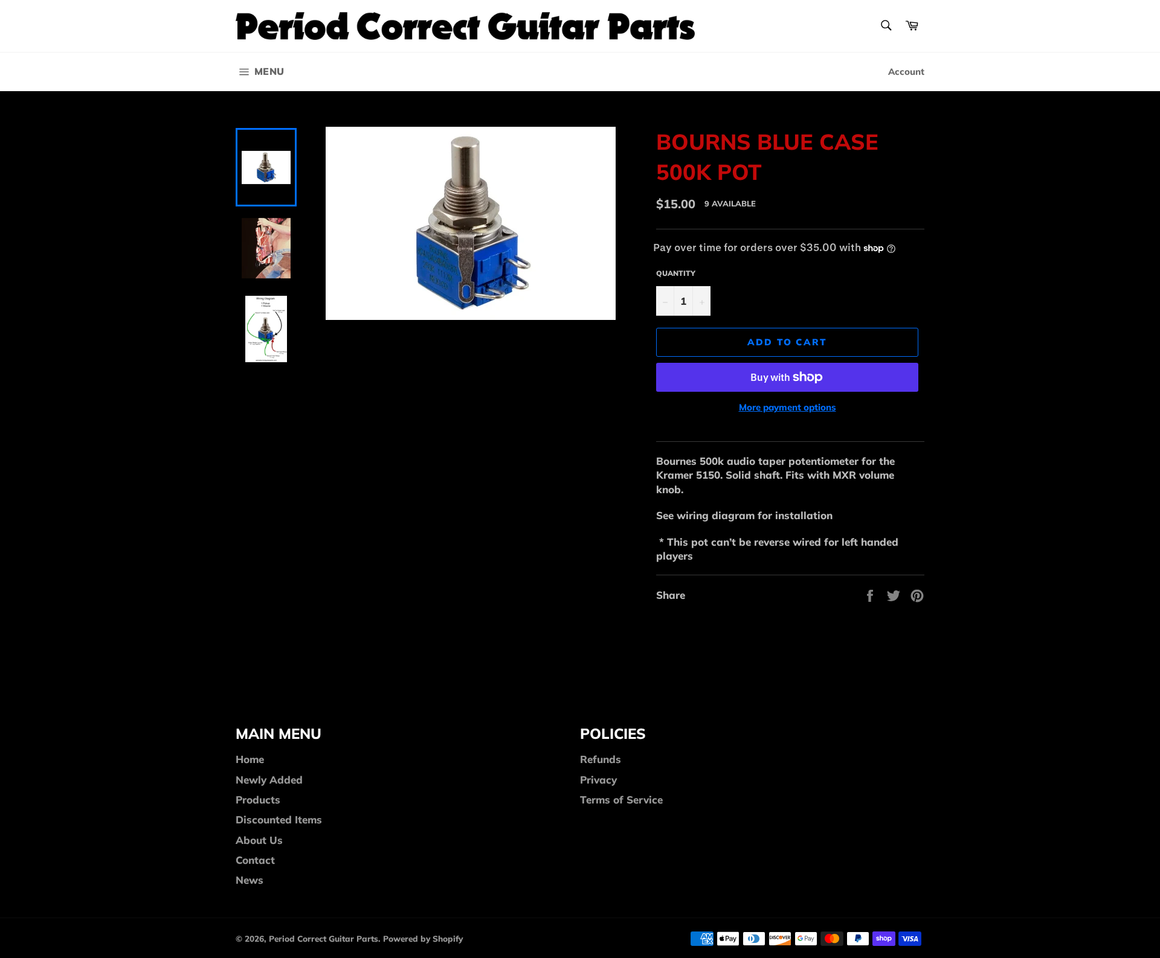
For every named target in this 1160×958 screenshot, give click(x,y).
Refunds (600, 759)
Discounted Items (279, 819)
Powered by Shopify (423, 938)
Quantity (675, 273)
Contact (255, 860)
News (249, 879)
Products (258, 799)
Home (250, 759)
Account (906, 71)
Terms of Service (621, 799)
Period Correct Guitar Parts (323, 938)
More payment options (787, 407)
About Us (259, 840)
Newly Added (269, 779)
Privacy (598, 779)
